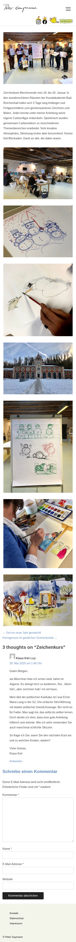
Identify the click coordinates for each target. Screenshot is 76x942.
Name (7, 848)
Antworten (16, 761)
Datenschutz (17, 918)
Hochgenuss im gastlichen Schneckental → (29, 637)
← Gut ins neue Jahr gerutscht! (21, 632)
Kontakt (14, 913)
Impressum (16, 923)
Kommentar (10, 794)
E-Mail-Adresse (13, 864)
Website (7, 879)
